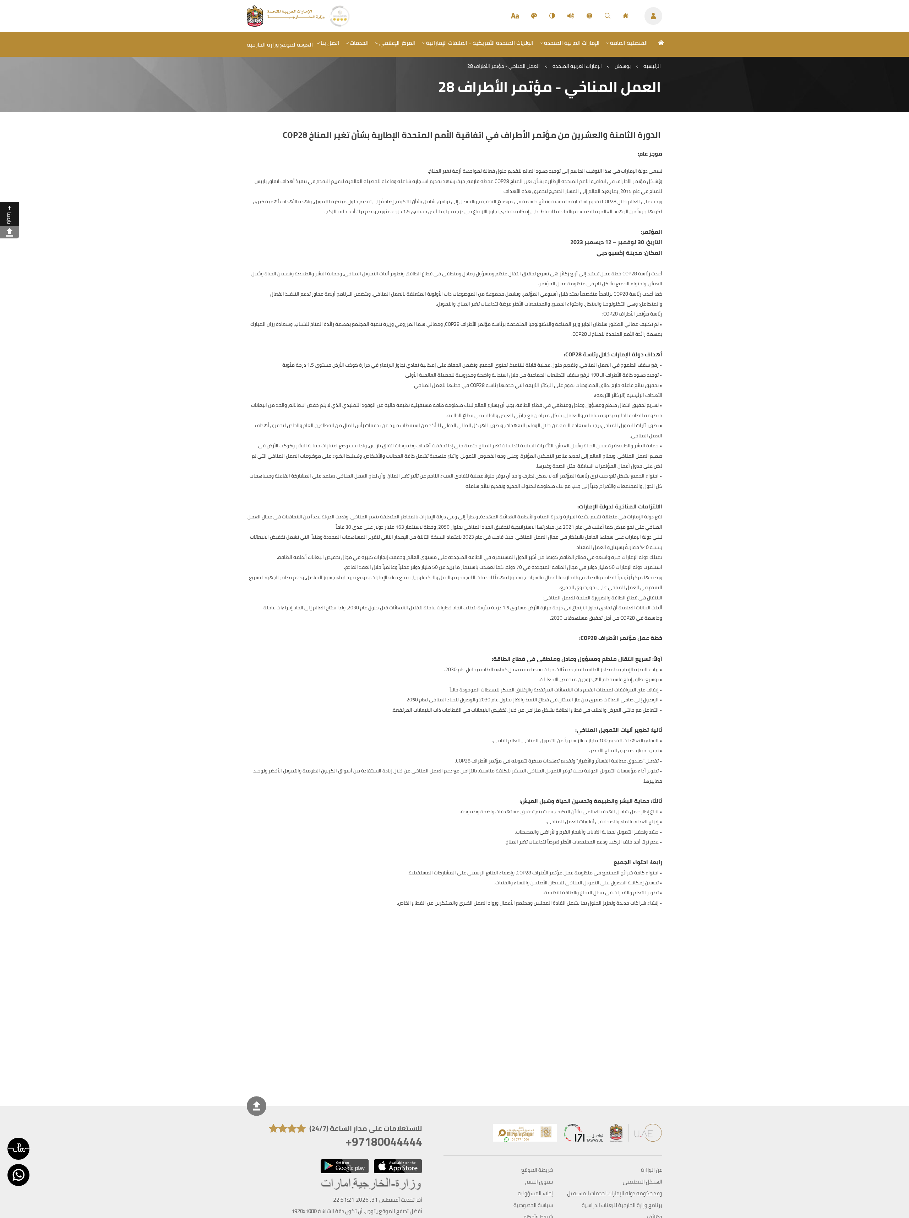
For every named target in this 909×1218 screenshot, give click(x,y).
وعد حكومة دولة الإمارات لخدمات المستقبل (614, 1193)
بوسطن (623, 66)
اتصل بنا (330, 42)
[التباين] (552, 16)
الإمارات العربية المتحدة (571, 42)
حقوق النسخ (539, 1182)
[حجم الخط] (515, 16)
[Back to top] (256, 1106)
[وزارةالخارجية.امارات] (371, 1184)
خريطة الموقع (537, 1170)
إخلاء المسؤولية (535, 1193)
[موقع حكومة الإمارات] (636, 1134)
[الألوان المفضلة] (534, 16)
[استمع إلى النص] (570, 16)
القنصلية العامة (629, 42)
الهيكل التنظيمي (642, 1182)
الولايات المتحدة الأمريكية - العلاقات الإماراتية (479, 42)
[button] (18, 1149)
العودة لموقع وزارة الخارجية (280, 44)
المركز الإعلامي (397, 42)
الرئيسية (652, 66)
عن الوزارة (651, 1170)
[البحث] (607, 16)
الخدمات (359, 42)
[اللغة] (589, 16)
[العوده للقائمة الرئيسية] (286, 24)
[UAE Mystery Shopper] (524, 1134)
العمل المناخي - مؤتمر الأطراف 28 (503, 66)
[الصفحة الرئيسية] (625, 16)
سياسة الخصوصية (533, 1205)
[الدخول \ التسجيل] (653, 16)
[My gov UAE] (583, 1134)
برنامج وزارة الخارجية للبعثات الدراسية (622, 1205)
